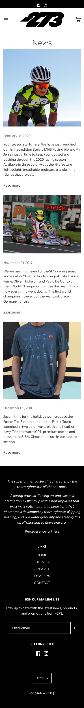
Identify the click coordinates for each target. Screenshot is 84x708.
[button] (42, 678)
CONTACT (42, 583)
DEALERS (42, 576)
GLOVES (42, 562)
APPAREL (42, 569)
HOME (42, 555)
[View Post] (42, 87)
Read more (11, 185)
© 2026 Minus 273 (41, 693)
